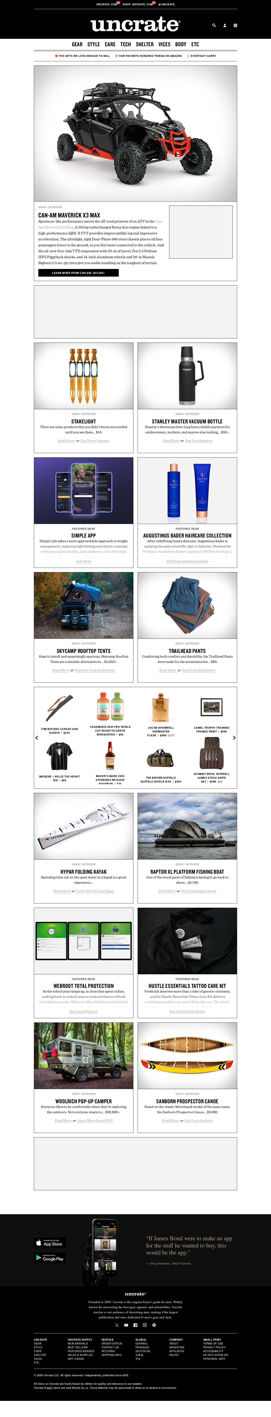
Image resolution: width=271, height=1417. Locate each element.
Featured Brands (81, 1351)
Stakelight (83, 421)
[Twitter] (117, 1325)
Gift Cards (76, 1358)
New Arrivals (78, 1343)
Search (214, 25)
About (174, 1343)
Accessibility (213, 1351)
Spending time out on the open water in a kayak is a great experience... (83, 880)
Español (142, 1343)
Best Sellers (78, 1347)
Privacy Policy (214, 1347)
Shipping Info (112, 1355)
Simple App (83, 535)
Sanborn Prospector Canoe (187, 1101)
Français (142, 1347)
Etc (195, 44)
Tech (125, 44)
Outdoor (55, 207)
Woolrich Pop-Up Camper (83, 1101)
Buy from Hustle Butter (187, 1011)
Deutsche (143, 1351)
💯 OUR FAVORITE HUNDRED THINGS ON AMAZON (148, 56)
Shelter (145, 44)
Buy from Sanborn (199, 1120)
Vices (165, 44)
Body (181, 44)
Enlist (174, 1355)
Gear (77, 44)
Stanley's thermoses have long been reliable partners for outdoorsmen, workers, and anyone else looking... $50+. (187, 429)
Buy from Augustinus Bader (187, 561)
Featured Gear (83, 529)
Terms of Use (213, 1343)
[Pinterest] (154, 1325)
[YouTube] (126, 1325)
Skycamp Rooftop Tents (84, 650)
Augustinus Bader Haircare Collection (187, 535)
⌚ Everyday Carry (201, 56)
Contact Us (110, 1347)
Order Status (112, 1343)
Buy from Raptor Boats (198, 891)
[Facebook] (135, 1325)
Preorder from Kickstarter (95, 670)
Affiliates (176, 1351)
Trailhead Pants (187, 650)
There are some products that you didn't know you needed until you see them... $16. (83, 429)
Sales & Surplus (80, 1355)
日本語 (140, 1355)
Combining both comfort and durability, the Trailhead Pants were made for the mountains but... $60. (187, 659)
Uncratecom (107, 4)
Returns (108, 1351)
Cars (110, 44)
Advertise (177, 1347)
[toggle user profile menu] (225, 26)
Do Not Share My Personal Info (216, 1356)
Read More (66, 440)
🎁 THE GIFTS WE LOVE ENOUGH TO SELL (82, 56)
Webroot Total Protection (84, 985)
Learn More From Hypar (95, 891)
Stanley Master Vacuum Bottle (187, 421)
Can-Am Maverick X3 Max (69, 215)
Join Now (83, 561)
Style (93, 44)
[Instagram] (144, 1325)
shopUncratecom (138, 4)
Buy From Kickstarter (199, 670)
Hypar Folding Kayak (83, 871)
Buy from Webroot (83, 1011)
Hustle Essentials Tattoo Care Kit (187, 985)
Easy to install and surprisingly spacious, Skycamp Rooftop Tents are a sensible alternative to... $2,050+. (83, 659)
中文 (138, 1358)
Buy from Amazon (199, 440)
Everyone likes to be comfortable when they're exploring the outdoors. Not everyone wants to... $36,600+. (83, 1109)
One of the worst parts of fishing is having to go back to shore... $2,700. (187, 880)
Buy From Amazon (95, 440)
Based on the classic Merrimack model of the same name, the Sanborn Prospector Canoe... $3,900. (187, 1109)
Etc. (37, 1362)
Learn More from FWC (95, 1120)
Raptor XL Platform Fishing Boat (187, 871)
